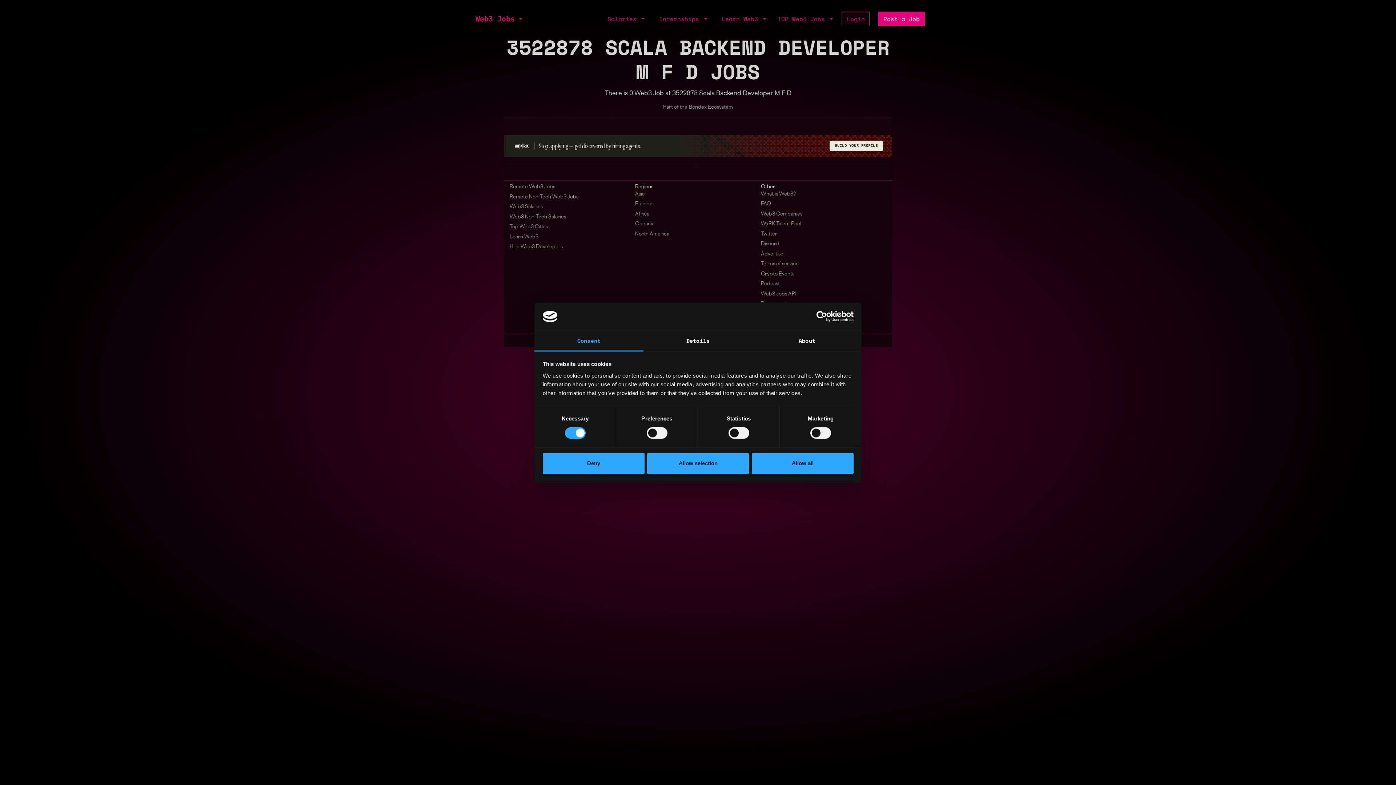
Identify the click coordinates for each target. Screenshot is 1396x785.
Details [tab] (698, 341)
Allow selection (698, 463)
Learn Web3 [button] (742, 19)
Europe (644, 204)
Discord (770, 244)
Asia (640, 194)
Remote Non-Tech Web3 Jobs (544, 197)
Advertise (772, 254)
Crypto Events (777, 274)
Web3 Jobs (495, 19)
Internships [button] (681, 19)
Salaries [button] (623, 19)
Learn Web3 (524, 237)
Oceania (644, 224)
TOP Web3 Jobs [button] (803, 19)
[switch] (657, 433)
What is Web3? (778, 194)
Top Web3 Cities (529, 227)
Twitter (769, 234)
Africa (642, 214)
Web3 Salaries (526, 207)
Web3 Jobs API (779, 294)
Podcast (770, 284)
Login (856, 19)
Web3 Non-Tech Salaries (538, 217)
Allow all (803, 463)
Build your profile (856, 145)
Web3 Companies (781, 214)
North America (652, 234)
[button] (520, 19)
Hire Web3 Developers (536, 247)
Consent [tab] (589, 341)
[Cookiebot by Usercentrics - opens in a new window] (822, 316)
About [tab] (807, 341)
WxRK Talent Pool (781, 224)
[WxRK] (521, 146)
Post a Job (901, 19)
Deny (593, 463)
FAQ (766, 204)
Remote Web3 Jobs (532, 187)
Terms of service (780, 264)
